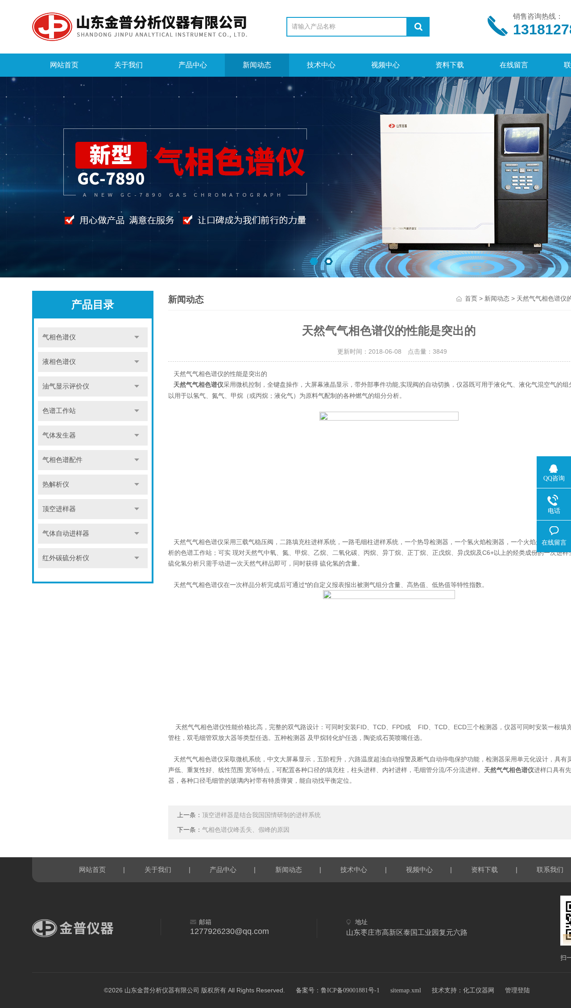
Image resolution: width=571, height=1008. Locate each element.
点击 (137, 337)
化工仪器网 (478, 990)
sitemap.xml (405, 990)
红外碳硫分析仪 (65, 558)
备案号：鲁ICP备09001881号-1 (338, 990)
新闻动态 (257, 65)
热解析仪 (55, 484)
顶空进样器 (59, 508)
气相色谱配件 (62, 459)
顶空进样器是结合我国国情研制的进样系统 (261, 815)
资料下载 (449, 65)
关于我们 (128, 65)
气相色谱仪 (59, 337)
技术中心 (321, 65)
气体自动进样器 (65, 533)
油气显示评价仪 (65, 386)
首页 (471, 298)
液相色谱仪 (59, 361)
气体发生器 (59, 435)
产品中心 (192, 65)
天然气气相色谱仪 (198, 384)
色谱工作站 (59, 410)
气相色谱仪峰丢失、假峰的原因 (246, 829)
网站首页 (64, 65)
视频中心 (385, 65)
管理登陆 (517, 990)
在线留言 (514, 65)
